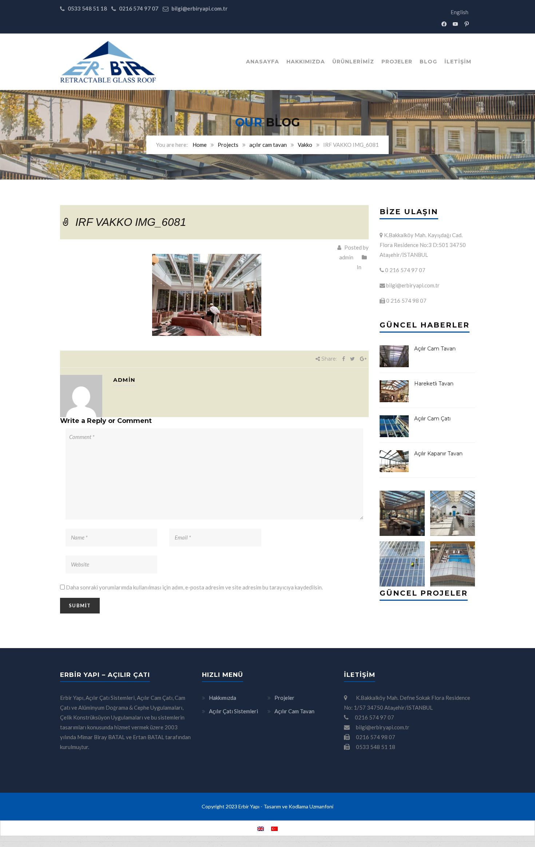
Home (200, 144)
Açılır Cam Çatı (432, 418)
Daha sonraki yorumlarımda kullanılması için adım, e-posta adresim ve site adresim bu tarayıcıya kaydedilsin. (194, 587)
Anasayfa (262, 61)
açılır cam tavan (268, 144)
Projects (228, 144)
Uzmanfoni (321, 806)
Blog (428, 61)
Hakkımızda (305, 61)
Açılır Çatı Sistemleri (233, 711)
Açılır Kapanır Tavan (438, 453)
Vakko (305, 144)
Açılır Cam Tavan (435, 348)
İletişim (457, 61)
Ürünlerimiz (353, 61)
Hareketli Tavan (433, 383)
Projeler (396, 61)
